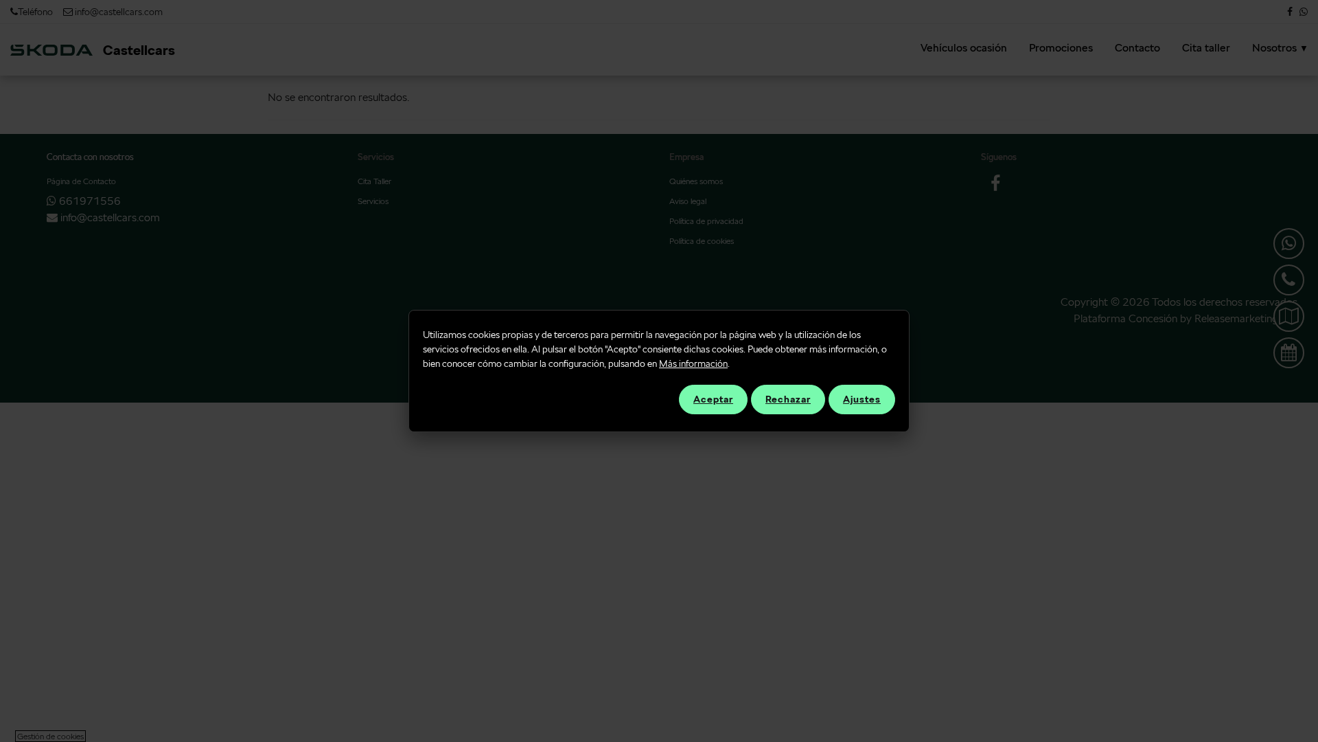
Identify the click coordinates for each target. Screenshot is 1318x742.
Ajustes (862, 399)
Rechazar (788, 399)
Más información (693, 363)
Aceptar (713, 399)
